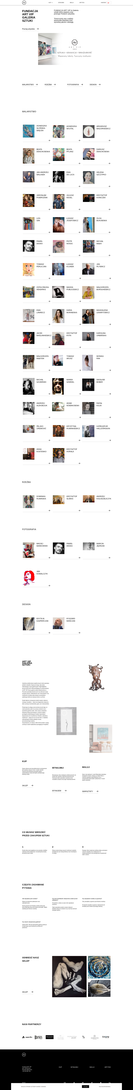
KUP (50, 2)
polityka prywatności (104, 1086)
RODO (23, 1082)
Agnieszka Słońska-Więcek (42, 128)
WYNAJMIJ (61, 2)
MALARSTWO (29, 111)
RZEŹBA (26, 482)
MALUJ (72, 2)
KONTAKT (103, 2)
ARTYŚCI (81, 2)
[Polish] (109, 2)
